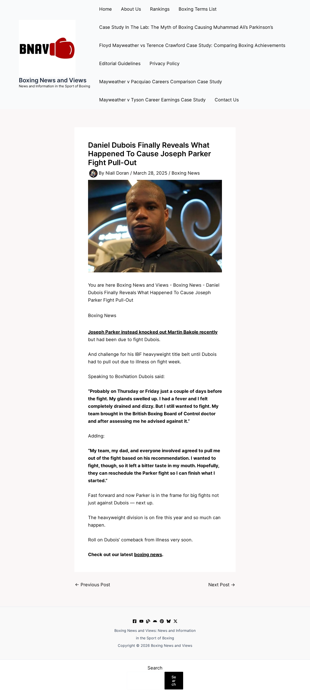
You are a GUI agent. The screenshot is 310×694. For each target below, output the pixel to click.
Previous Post (92, 584)
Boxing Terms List (198, 9)
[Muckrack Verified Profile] (148, 621)
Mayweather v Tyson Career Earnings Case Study (152, 100)
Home (105, 9)
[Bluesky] (169, 621)
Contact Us (227, 100)
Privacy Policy (165, 63)
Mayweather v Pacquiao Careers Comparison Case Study (160, 81)
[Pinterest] (162, 621)
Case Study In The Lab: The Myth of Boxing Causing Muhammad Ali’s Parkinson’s (186, 27)
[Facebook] (135, 621)
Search (155, 668)
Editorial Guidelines (119, 63)
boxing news (148, 554)
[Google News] (155, 621)
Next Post (221, 584)
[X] (175, 621)
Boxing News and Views (52, 80)
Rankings (160, 9)
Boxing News (186, 173)
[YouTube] (141, 621)
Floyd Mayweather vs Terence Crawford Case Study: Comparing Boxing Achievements (192, 45)
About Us (131, 9)
